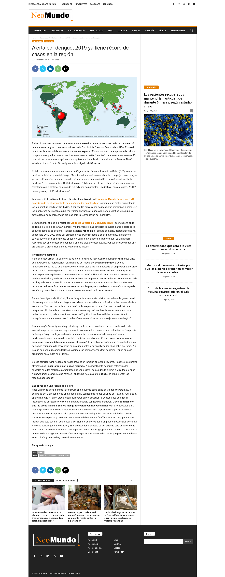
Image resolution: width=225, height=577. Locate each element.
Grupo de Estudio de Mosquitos (88, 222)
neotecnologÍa (76, 30)
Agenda (122, 30)
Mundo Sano (63, 455)
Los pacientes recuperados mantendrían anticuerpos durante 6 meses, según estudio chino (168, 100)
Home (34, 38)
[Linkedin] (184, 4)
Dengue (52, 455)
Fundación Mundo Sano (109, 199)
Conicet (43, 455)
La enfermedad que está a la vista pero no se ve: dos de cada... (168, 247)
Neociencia (57, 30)
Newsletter (119, 551)
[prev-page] (131, 480)
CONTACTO (95, 4)
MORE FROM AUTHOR (65, 480)
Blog (110, 30)
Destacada (96, 30)
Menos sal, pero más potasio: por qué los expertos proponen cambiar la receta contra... (169, 268)
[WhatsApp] (58, 68)
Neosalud (40, 30)
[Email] (65, 68)
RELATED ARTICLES (43, 480)
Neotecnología (94, 547)
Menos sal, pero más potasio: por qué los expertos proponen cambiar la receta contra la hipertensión (83, 516)
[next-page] (135, 480)
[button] (191, 30)
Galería (149, 30)
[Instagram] (179, 4)
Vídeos (162, 30)
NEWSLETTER (81, 4)
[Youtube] (194, 4)
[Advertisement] (168, 58)
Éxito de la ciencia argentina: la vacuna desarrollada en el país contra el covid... (168, 291)
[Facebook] (174, 4)
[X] (189, 4)
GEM (110, 222)
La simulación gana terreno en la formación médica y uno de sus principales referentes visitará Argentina (119, 516)
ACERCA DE (67, 4)
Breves (136, 30)
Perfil (40, 452)
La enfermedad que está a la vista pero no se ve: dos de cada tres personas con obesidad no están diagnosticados (48, 516)
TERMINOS (107, 4)
